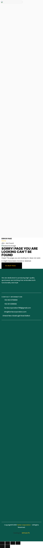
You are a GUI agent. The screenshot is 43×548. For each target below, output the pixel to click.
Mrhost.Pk (26, 533)
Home (4, 241)
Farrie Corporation (24, 525)
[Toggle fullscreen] (12, 543)
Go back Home (10, 266)
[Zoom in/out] (18, 543)
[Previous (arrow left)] (2, 546)
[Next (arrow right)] (7, 546)
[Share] (7, 543)
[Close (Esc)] (2, 543)
